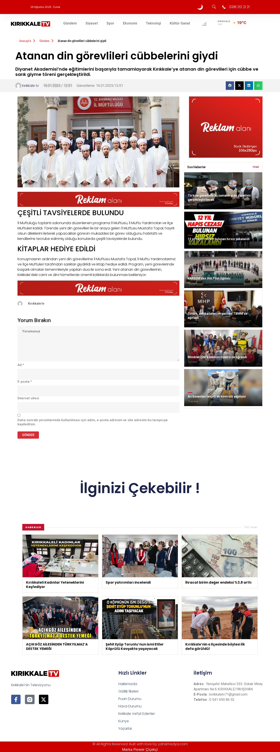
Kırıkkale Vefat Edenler (136, 713)
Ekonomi (130, 23)
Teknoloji (153, 23)
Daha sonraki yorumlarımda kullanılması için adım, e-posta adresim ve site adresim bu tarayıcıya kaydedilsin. (93, 422)
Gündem (70, 23)
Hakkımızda (127, 683)
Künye (123, 721)
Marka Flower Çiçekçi (140, 749)
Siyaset (92, 23)
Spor (110, 23)
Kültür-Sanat (180, 23)
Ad (21, 365)
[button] (230, 85)
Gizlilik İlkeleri (128, 691)
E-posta (25, 382)
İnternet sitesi (28, 398)
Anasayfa (25, 40)
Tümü (255, 167)
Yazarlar (125, 728)
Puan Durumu (129, 698)
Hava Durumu (130, 706)
